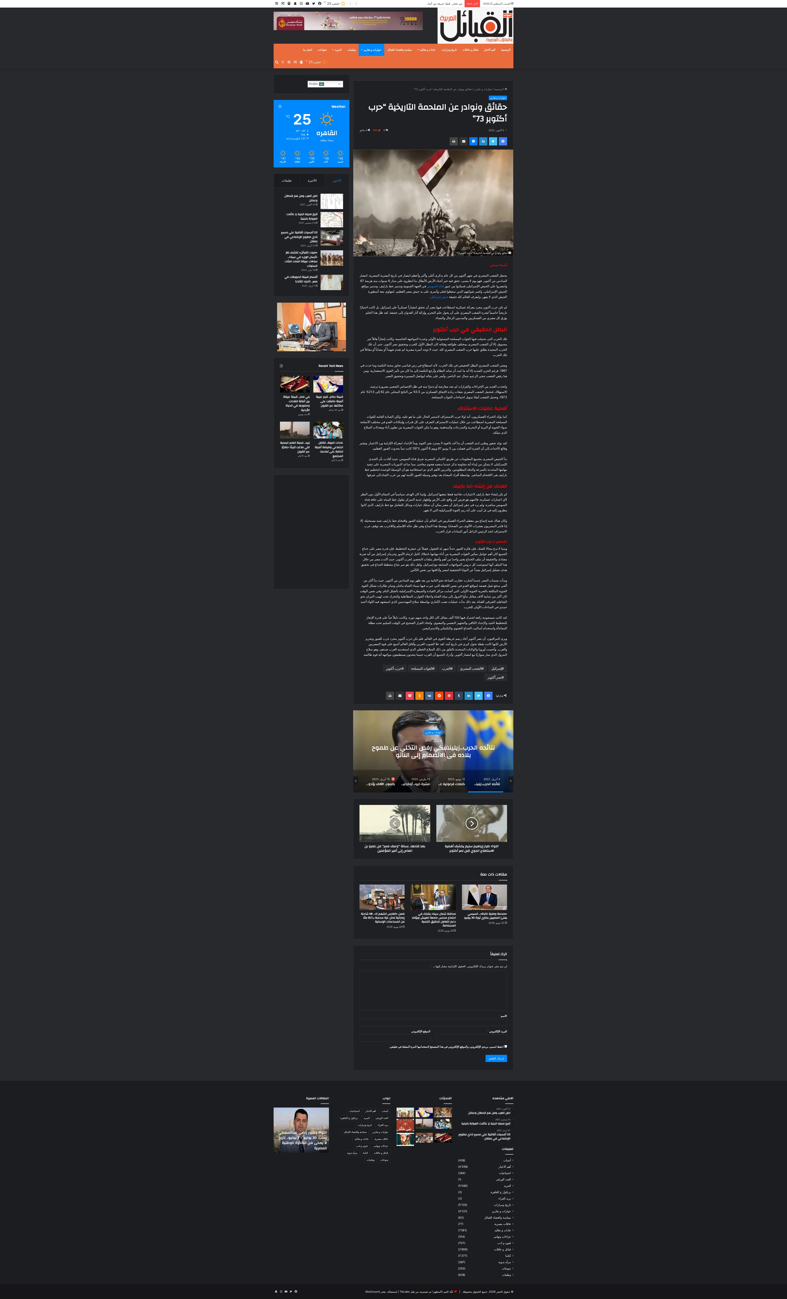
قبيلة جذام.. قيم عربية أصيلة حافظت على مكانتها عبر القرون (329, 401)
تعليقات (287, 180)
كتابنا (508, 1255)
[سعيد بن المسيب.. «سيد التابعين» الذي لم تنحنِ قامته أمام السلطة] (405, 1139)
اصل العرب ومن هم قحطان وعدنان (300, 198)
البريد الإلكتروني (497, 1031)
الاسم (503, 1015)
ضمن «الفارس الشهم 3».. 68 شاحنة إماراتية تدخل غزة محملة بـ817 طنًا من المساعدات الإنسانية (383, 917)
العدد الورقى (503, 1179)
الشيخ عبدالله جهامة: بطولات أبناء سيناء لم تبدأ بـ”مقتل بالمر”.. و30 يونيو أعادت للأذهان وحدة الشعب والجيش (301, 1140)
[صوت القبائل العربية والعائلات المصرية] (475, 26)
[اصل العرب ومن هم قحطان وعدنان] (332, 201)
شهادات (322, 49)
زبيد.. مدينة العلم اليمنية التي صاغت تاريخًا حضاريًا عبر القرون (295, 447)
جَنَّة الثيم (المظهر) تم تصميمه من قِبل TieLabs (426, 1291)
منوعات (506, 1268)
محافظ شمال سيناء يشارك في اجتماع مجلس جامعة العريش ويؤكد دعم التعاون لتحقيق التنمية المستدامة (434, 919)
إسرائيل (496, 668)
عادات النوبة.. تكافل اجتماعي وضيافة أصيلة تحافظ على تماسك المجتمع (422, 3)
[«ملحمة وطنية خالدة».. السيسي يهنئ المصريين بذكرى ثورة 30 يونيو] (484, 897)
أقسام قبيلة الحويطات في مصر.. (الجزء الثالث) (300, 279)
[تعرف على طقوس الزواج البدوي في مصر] (424, 1138)
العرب (446, 668)
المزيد (338, 49)
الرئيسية (506, 49)
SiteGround (372, 1291)
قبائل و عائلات (470, 49)
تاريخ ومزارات (449, 49)
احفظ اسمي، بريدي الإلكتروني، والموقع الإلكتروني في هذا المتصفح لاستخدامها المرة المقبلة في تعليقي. (446, 1046)
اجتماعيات (505, 1173)
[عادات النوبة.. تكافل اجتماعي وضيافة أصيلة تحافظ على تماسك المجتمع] (328, 430)
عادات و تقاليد (428, 49)
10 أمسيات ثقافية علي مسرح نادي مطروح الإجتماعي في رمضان (299, 237)
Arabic (314, 84)
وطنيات (352, 49)
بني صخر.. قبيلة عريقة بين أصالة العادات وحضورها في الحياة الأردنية (296, 403)
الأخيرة (312, 180)
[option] (433, 751)
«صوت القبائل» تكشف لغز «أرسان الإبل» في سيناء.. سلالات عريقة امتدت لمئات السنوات (301, 259)
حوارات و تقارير (372, 49)
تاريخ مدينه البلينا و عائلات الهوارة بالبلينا (301, 216)
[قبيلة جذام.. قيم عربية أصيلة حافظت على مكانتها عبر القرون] (328, 384)
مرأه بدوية (504, 1262)
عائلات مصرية (502, 1224)
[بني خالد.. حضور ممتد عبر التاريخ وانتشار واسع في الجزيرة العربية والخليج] (405, 1125)
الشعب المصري (471, 668)
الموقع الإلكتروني (420, 1031)
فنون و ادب (504, 1243)
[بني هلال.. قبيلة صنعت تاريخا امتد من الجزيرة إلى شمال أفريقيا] (443, 1112)
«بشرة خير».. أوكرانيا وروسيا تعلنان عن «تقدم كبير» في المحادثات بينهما (433, 751)
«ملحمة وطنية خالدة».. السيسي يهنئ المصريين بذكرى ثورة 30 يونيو (485, 915)
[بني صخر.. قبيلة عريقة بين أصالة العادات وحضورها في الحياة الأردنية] (295, 384)
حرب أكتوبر (393, 668)
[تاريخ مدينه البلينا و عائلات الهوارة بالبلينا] (332, 219)
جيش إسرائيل (439, 297)
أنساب (507, 1160)
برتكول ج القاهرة (501, 1192)
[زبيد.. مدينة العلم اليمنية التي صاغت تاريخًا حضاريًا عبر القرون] (295, 430)
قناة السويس (435, 286)
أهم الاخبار (489, 49)
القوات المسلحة (421, 668)
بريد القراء (504, 1198)
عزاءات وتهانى (502, 1236)
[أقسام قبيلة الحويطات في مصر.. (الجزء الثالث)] (332, 282)
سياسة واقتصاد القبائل (399, 49)
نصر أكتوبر (495, 677)
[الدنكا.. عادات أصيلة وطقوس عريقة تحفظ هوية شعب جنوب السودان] (405, 1112)
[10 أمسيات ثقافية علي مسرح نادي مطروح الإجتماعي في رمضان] (332, 238)
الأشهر (337, 180)
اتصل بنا (307, 49)
